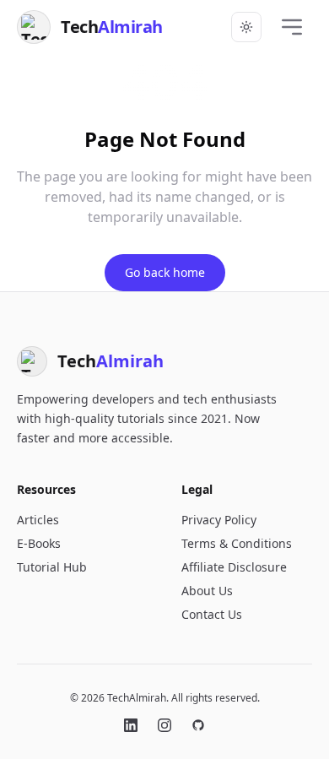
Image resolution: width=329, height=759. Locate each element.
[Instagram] (164, 725)
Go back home (165, 272)
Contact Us (211, 614)
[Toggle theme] (246, 27)
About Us (207, 591)
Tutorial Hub (52, 567)
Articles (38, 520)
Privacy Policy (218, 520)
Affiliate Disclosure (234, 567)
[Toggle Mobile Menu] (292, 27)
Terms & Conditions (236, 543)
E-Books (39, 543)
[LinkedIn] (131, 725)
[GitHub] (198, 725)
